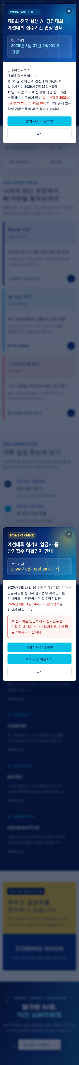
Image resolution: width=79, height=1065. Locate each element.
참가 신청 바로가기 (39, 121)
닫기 (39, 133)
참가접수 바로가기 (39, 659)
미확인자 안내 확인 (39, 647)
